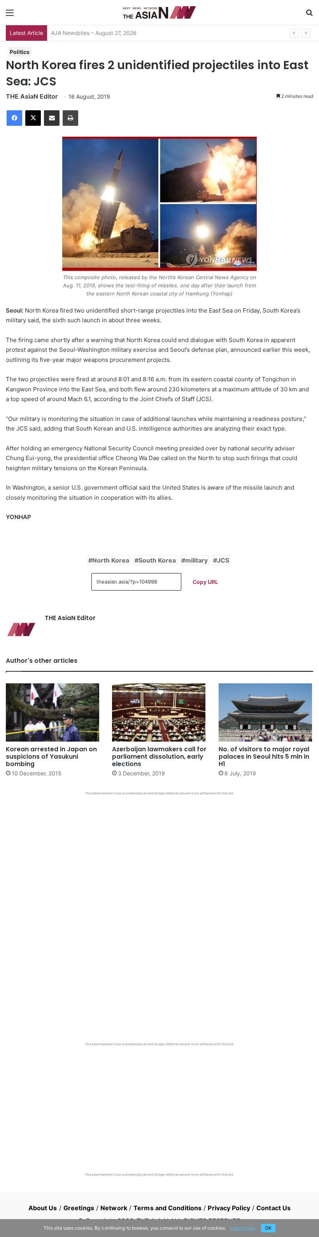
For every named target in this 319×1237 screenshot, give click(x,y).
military (196, 560)
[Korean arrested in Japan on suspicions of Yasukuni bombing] (53, 712)
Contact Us (273, 1208)
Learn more (242, 1228)
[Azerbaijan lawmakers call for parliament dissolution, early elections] (159, 712)
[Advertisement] (159, 853)
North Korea (110, 560)
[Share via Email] (52, 118)
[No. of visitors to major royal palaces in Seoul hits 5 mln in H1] (266, 712)
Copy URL (205, 582)
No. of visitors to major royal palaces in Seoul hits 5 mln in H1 (264, 756)
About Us (42, 1208)
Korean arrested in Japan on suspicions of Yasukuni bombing (51, 756)
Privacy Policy (229, 1208)
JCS (223, 560)
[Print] (70, 118)
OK (268, 1228)
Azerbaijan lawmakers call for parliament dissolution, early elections (159, 756)
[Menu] (10, 15)
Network (113, 1208)
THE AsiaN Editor (32, 96)
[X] (33, 118)
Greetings (78, 1208)
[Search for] (309, 15)
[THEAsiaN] (159, 12)
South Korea (157, 560)
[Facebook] (14, 118)
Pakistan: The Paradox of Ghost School (100, 33)
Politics (20, 52)
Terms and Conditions (167, 1208)
